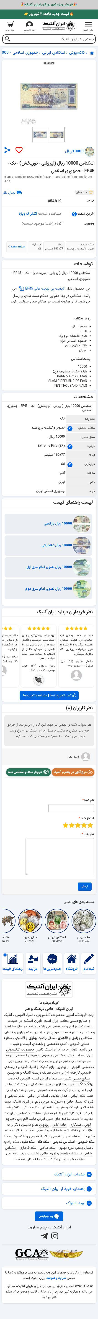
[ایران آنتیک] (92, 53)
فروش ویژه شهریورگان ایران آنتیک (49, 4)
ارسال (84, 887)
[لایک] (19, 150)
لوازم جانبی (48, 1153)
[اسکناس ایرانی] (57, 921)
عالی (65, 825)
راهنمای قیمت (13, 969)
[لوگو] (59, 26)
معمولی (84, 825)
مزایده (33, 969)
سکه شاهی (47, 1148)
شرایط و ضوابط (56, 1278)
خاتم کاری (59, 1124)
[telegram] (44, 1236)
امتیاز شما (87, 818)
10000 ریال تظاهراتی (57, 545)
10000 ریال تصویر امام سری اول (49, 567)
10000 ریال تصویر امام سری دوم (49, 589)
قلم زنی (22, 1119)
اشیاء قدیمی (27, 1067)
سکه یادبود (11, 1142)
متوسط (78, 825)
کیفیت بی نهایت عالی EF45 (44, 288)
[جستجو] (7, 39)
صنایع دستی (81, 1078)
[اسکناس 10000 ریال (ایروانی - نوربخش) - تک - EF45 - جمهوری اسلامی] (49, 96)
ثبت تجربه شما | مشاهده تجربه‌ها (47, 695)
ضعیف (90, 825)
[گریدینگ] (32, 1254)
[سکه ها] (66, 1254)
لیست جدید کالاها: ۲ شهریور (49, 14)
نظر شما (89, 834)
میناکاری (75, 1124)
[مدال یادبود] (30, 921)
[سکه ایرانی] (84, 921)
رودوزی (44, 1124)
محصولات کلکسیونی (20, 1049)
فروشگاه (72, 969)
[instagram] (54, 1236)
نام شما (89, 800)
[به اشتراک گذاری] (7, 150)
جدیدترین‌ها (52, 969)
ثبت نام (88, 969)
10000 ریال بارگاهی (58, 523)
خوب (72, 825)
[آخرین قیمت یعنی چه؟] (74, 213)
